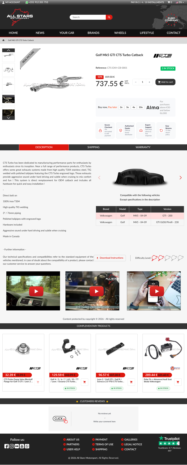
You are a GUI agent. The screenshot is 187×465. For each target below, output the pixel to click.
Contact (173, 33)
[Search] (109, 17)
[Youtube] (22, 446)
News (40, 33)
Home (13, 33)
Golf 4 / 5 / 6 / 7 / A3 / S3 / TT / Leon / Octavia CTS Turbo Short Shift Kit (64, 380)
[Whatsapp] (27, 446)
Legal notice (133, 444)
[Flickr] (17, 446)
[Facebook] (6, 446)
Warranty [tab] (143, 147)
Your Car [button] (66, 33)
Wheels (120, 33)
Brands (93, 33)
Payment (101, 440)
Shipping (101, 449)
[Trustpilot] (169, 440)
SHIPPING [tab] (93, 147)
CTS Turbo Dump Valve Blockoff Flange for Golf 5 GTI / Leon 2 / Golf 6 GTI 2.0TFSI (18, 380)
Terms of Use (104, 444)
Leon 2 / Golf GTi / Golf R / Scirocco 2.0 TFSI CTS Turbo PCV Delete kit (109, 380)
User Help (73, 449)
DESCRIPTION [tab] (43, 147)
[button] (181, 177)
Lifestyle (147, 33)
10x (141, 107)
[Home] (3, 40)
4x (134, 107)
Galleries (130, 440)
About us (72, 440)
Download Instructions (109, 258)
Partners (72, 444)
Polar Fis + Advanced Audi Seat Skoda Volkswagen (158, 380)
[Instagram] (11, 446)
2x (121, 107)
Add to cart (165, 82)
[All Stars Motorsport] (19, 17)
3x (127, 107)
